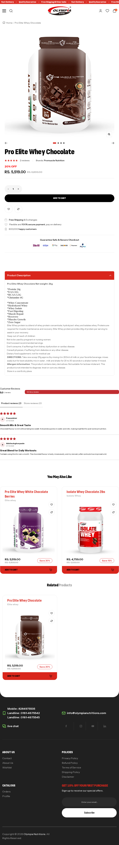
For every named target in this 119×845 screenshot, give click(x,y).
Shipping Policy (71, 772)
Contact (7, 758)
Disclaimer (68, 776)
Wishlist (7, 767)
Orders (6, 791)
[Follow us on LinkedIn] (104, 726)
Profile (6, 796)
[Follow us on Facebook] (66, 726)
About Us (7, 762)
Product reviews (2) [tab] (11, 403)
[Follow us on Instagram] (81, 726)
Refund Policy (70, 762)
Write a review (33, 392)
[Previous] (6, 143)
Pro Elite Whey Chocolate (24, 600)
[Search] (11, 11)
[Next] (113, 143)
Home (9, 22)
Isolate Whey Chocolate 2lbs (86, 492)
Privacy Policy (70, 758)
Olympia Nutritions (34, 834)
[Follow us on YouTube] (92, 726)
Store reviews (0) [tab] (33, 403)
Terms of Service (71, 767)
